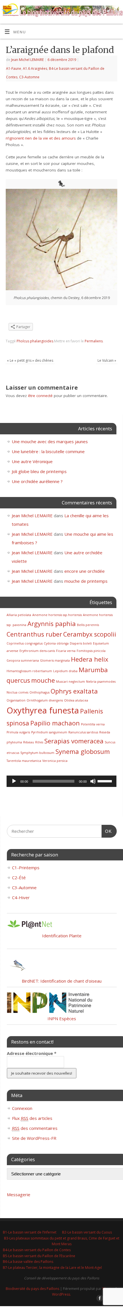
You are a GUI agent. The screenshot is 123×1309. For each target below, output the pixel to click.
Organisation (16, 700)
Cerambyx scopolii (89, 634)
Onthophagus (39, 692)
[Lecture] (14, 781)
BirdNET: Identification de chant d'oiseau (62, 981)
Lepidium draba (65, 671)
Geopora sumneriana (23, 660)
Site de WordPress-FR (34, 1138)
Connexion (22, 1108)
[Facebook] (99, 11)
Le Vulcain (107, 360)
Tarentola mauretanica (24, 761)
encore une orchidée (84, 571)
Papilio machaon (55, 723)
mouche (43, 680)
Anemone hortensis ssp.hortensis (57, 615)
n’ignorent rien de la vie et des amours (41, 138)
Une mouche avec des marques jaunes (50, 441)
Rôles (39, 742)
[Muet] (93, 781)
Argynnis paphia (51, 623)
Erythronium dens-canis (37, 651)
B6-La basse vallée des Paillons (28, 1261)
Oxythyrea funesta (43, 710)
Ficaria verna (66, 651)
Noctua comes (17, 692)
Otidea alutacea (76, 700)
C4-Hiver (21, 897)
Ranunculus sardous (83, 732)
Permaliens (94, 341)
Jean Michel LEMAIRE (27, 59)
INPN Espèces (61, 1018)
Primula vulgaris (18, 732)
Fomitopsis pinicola (91, 651)
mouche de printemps (86, 581)
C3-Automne (29, 77)
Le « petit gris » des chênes (30, 360)
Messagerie (18, 1194)
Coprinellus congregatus (25, 643)
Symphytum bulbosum (37, 753)
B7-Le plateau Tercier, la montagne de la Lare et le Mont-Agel (52, 1267)
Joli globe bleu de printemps (39, 471)
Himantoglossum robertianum (29, 671)
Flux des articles (32, 1118)
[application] (61, 781)
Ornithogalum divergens (45, 700)
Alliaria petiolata (19, 615)
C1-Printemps (25, 867)
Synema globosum (82, 751)
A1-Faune (13, 68)
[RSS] (116, 11)
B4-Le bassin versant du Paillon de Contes (37, 1249)
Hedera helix (89, 659)
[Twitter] (108, 11)
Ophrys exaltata (74, 691)
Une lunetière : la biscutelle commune (48, 451)
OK (107, 831)
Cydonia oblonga (56, 643)
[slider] (106, 781)
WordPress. (61, 1294)
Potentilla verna (93, 724)
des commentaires (34, 1128)
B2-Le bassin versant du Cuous (87, 1232)
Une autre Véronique (32, 461)
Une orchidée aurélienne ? (37, 481)
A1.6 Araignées (35, 68)
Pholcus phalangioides (35, 341)
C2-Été (19, 877)
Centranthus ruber (34, 634)
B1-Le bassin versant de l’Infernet (29, 1232)
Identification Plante (62, 935)
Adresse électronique (31, 1053)
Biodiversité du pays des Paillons (32, 1288)
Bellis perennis (88, 625)
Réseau (28, 742)
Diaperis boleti (81, 643)
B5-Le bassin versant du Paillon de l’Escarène (39, 1255)
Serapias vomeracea (74, 741)
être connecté (40, 395)
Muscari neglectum (70, 682)
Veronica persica (55, 761)
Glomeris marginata (55, 660)
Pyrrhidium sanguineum (49, 732)
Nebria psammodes (101, 682)
